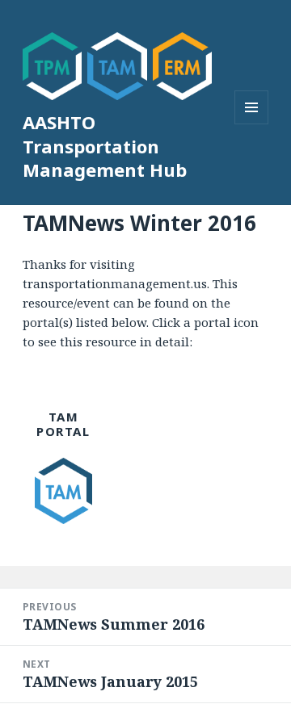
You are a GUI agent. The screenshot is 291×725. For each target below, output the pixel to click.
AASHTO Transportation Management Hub (105, 146)
